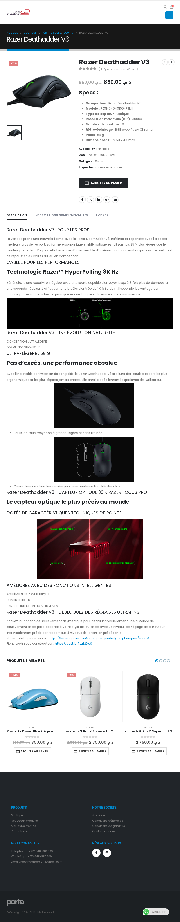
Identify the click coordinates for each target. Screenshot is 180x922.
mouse (100, 167)
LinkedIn (98, 199)
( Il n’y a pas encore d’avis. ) (118, 69)
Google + (106, 199)
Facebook (82, 199)
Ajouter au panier (106, 183)
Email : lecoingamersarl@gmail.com (37, 862)
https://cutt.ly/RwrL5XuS (73, 643)
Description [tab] (17, 215)
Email (115, 199)
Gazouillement (90, 199)
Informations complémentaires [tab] (61, 215)
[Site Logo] (19, 12)
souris (118, 167)
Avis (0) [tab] (101, 215)
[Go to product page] (90, 696)
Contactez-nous (103, 831)
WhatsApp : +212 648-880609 (31, 856)
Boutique (17, 815)
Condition (99, 821)
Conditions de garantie (108, 826)
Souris (99, 161)
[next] (171, 62)
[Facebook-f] (96, 853)
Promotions (19, 831)
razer (109, 167)
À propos (98, 815)
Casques (148, 727)
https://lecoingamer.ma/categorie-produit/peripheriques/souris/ (99, 638)
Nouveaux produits (24, 821)
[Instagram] (107, 853)
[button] (165, 7)
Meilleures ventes (23, 826)
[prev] (165, 62)
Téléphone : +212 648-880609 (32, 851)
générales (115, 821)
